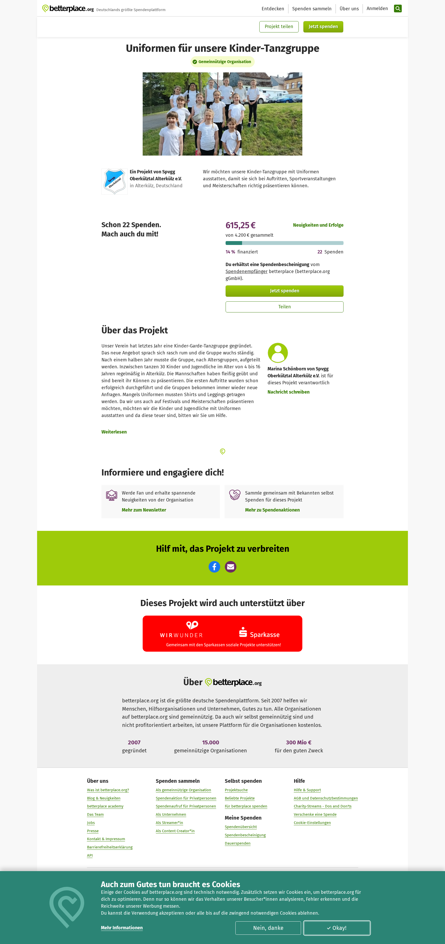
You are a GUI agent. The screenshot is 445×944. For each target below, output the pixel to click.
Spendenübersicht (241, 826)
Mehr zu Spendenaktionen (272, 510)
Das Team (95, 814)
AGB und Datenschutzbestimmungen (326, 798)
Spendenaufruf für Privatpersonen (186, 806)
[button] (214, 567)
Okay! (339, 928)
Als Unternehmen (171, 814)
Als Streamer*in (169, 822)
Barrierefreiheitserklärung (110, 847)
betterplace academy (105, 806)
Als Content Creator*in (175, 831)
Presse (93, 831)
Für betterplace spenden (246, 806)
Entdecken (273, 9)
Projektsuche (236, 790)
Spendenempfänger (247, 271)
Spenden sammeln (312, 9)
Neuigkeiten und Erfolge (318, 225)
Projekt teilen (279, 26)
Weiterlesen (114, 432)
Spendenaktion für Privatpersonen (186, 798)
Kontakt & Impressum (106, 839)
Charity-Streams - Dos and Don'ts (323, 806)
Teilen (284, 307)
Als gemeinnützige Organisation (183, 790)
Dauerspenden (238, 843)
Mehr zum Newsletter (144, 510)
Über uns (349, 9)
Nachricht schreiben (289, 392)
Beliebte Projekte (240, 798)
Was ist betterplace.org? (108, 790)
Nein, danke (268, 928)
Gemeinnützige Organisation (225, 61)
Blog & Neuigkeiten (104, 798)
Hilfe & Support (307, 790)
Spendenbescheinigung (245, 835)
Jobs (91, 822)
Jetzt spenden (323, 26)
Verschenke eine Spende (315, 814)
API (90, 855)
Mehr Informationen (122, 928)
